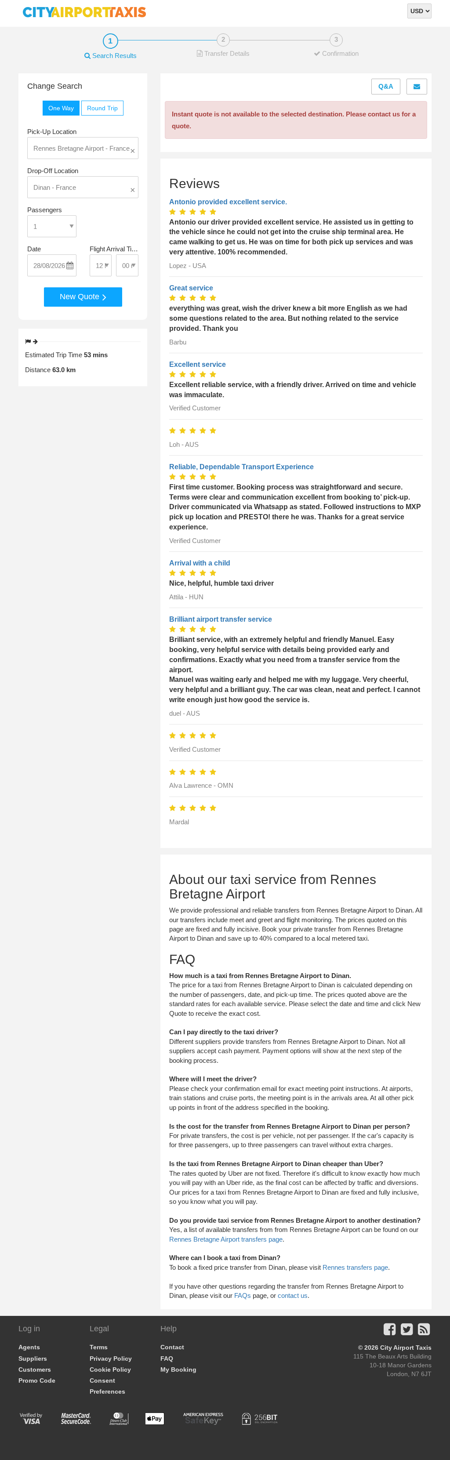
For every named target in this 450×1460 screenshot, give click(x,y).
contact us (293, 1295)
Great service (191, 288)
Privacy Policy (111, 1358)
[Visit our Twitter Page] (407, 1332)
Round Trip (102, 108)
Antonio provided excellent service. (228, 202)
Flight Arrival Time (114, 249)
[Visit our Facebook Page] (390, 1332)
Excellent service (197, 364)
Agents (29, 1347)
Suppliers (32, 1358)
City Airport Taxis (406, 1347)
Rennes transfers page (355, 1267)
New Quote (81, 296)
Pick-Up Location (51, 131)
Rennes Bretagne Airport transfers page (226, 1239)
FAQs (242, 1295)
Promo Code (36, 1380)
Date (34, 249)
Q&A (385, 86)
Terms (99, 1347)
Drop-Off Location (52, 170)
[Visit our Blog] (424, 1332)
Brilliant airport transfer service (220, 619)
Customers (34, 1369)
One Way (61, 108)
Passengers (44, 210)
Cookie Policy (110, 1369)
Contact (172, 1347)
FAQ (166, 1358)
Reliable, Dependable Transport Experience (241, 467)
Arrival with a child (199, 563)
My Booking (178, 1369)
